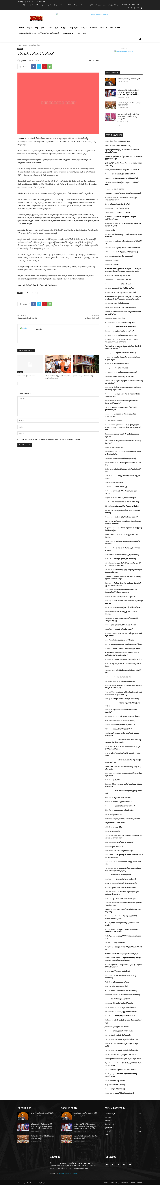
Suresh (107, 145)
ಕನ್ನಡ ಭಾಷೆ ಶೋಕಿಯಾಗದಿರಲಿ (122, 797)
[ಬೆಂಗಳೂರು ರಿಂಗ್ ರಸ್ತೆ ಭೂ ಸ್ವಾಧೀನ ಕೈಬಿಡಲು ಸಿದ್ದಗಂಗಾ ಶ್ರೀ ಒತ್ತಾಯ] (58, 364)
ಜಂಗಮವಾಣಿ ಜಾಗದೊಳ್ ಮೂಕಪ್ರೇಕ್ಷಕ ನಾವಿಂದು (127, 648)
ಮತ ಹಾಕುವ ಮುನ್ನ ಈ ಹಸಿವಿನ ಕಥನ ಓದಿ (127, 169)
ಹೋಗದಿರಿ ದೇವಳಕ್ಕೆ (128, 720)
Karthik (107, 780)
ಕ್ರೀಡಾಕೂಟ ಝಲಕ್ (125, 141)
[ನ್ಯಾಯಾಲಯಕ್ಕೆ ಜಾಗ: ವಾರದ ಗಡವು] (86, 364)
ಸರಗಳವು (120, 482)
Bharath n (108, 517)
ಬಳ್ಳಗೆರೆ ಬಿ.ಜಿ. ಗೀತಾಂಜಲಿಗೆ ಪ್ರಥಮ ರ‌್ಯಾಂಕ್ (124, 898)
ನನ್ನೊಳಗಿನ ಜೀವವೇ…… (117, 814)
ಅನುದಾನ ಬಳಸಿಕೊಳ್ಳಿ (92, 318)
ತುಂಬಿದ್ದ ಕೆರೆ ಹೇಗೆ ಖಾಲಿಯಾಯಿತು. (124, 1093)
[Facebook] (128, 8)
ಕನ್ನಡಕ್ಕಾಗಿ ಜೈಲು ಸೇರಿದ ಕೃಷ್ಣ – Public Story (117, 149)
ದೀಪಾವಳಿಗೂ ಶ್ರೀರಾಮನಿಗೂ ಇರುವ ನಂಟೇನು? (123, 1069)
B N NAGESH (109, 193)
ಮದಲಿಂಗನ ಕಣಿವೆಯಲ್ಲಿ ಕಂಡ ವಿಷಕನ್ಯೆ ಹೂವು (126, 506)
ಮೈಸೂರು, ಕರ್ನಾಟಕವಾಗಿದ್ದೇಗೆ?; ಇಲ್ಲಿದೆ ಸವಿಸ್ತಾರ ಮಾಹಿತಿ (125, 1059)
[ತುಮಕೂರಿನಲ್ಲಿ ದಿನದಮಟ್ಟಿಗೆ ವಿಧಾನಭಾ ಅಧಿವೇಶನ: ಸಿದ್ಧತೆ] (110, 105)
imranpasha (109, 217)
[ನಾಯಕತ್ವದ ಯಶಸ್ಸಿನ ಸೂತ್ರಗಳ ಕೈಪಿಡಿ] (110, 82)
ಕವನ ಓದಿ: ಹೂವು (124, 208)
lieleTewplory (109, 346)
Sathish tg (108, 629)
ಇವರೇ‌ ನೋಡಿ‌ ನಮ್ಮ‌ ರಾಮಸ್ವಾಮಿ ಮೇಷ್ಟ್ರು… (126, 458)
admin (24, 61)
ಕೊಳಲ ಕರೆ (115, 260)
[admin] (18, 61)
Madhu (107, 909)
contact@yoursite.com (68, 1173)
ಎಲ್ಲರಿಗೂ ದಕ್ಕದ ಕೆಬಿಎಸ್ (118, 1080)
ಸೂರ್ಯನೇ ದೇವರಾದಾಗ (124, 677)
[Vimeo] (138, 8)
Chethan (108, 576)
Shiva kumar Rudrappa (113, 521)
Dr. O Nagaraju (110, 922)
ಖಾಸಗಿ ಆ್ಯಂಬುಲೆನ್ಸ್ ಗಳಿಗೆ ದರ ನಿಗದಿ (124, 376)
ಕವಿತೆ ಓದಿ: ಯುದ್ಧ (126, 284)
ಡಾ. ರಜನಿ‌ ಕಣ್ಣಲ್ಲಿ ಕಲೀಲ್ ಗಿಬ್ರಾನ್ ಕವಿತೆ (124, 292)
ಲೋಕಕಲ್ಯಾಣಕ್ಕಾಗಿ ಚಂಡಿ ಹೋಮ (120, 971)
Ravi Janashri (109, 554)
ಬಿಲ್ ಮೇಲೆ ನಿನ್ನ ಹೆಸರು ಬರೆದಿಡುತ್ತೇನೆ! (125, 497)
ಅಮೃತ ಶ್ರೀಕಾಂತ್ (109, 823)
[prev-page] (18, 383)
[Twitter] (134, 8)
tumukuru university (30, 293)
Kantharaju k (109, 733)
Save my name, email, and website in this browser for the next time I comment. (50, 439)
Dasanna (108, 953)
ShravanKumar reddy (112, 958)
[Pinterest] (44, 66)
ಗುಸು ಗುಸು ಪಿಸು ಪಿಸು (118, 447)
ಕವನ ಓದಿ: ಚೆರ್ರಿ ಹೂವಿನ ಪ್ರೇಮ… (122, 275)
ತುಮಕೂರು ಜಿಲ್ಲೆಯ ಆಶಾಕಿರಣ (26, 376)
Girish (107, 883)
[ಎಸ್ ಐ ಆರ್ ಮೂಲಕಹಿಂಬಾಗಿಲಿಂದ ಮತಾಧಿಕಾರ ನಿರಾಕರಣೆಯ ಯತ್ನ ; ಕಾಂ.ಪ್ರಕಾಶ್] (110, 117)
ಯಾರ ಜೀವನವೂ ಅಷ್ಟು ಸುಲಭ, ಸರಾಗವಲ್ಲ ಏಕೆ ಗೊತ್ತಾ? (126, 644)
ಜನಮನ (25, 45)
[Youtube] (141, 8)
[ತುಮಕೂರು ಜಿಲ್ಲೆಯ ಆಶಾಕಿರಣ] (30, 364)
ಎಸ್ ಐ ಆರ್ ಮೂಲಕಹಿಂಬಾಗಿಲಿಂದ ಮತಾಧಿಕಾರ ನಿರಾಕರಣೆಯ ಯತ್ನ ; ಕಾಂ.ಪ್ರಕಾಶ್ (128, 116)
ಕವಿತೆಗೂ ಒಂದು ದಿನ (125, 280)
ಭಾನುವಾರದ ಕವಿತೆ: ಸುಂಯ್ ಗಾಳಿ (125, 327)
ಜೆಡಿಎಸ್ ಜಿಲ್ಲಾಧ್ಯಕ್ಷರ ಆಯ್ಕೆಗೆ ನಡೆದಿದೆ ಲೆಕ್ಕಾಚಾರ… (128, 607)
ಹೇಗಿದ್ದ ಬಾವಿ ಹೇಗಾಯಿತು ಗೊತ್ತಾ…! (130, 716)
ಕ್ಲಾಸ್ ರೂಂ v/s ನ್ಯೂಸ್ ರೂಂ (128, 596)
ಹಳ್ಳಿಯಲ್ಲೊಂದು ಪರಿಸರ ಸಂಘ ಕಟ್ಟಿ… (126, 353)
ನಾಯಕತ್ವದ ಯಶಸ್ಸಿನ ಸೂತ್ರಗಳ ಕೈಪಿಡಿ (128, 79)
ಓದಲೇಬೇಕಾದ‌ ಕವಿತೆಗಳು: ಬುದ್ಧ (121, 145)
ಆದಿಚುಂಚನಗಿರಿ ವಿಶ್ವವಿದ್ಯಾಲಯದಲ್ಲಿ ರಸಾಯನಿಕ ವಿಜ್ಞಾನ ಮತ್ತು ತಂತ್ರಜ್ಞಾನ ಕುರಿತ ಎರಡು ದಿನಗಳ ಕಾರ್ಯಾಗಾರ (128, 92)
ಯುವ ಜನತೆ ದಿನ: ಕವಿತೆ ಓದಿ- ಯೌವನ (123, 288)
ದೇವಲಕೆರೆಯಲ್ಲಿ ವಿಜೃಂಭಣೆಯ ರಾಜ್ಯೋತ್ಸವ (126, 953)
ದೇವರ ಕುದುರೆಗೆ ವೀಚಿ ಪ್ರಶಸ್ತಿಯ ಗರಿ (121, 875)
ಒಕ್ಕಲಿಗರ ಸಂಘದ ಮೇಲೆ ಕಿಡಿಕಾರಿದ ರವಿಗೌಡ (124, 883)
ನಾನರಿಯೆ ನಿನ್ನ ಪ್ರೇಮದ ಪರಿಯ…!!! (122, 802)
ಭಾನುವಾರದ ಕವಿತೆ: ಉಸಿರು (121, 364)
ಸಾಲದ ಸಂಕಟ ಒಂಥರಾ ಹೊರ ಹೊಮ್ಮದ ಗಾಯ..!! (128, 659)
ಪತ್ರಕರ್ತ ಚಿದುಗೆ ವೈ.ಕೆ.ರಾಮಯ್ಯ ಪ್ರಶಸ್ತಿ (122, 256)
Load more (122, 126)
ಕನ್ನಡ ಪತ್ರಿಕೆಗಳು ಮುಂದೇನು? (125, 842)
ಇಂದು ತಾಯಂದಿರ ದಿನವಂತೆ (126, 640)
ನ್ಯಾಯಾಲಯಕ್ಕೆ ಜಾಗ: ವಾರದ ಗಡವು (83, 376)
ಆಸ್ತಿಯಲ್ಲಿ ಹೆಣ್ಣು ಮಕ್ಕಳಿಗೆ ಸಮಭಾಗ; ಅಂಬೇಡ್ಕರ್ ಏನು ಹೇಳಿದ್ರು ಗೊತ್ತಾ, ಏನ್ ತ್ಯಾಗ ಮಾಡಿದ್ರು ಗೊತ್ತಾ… (123, 427)
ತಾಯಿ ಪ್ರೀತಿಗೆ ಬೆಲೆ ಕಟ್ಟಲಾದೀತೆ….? (125, 725)
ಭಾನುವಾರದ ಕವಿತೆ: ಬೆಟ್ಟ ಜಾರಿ (126, 322)
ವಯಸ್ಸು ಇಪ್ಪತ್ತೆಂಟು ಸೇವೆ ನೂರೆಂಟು (127, 1007)
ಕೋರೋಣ (118, 420)
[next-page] (22, 383)
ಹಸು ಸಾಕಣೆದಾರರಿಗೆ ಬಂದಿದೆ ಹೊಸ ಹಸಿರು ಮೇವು (125, 502)
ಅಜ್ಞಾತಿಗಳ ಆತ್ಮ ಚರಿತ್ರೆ (117, 846)
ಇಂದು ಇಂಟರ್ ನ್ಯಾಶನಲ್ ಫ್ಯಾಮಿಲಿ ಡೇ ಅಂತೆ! (123, 625)
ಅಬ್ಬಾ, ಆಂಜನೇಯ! (119, 943)
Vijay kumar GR (110, 528)
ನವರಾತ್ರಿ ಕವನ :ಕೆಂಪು (118, 318)
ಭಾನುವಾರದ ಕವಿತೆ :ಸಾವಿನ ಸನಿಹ (127, 372)
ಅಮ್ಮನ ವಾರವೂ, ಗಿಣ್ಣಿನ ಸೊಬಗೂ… (124, 810)
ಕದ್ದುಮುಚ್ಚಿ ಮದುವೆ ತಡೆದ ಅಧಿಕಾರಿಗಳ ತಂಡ (127, 248)
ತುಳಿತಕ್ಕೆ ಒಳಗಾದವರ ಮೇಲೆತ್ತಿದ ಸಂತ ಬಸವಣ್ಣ (125, 699)
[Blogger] (107, 1164)
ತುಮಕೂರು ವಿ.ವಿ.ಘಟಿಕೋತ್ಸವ (27, 318)
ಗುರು (113, 230)
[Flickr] (118, 1164)
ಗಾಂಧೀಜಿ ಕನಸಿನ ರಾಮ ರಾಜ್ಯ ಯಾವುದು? (126, 517)
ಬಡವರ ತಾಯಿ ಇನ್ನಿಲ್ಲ (121, 487)
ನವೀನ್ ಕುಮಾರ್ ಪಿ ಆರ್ (111, 652)
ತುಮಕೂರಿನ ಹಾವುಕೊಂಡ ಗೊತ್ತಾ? (127, 990)
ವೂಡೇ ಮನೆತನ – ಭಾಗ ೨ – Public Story (116, 163)
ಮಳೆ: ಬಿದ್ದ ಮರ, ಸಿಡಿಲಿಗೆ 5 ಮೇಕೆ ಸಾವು (127, 252)
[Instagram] (131, 8)
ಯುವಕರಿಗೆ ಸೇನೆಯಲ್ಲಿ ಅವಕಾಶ (123, 629)
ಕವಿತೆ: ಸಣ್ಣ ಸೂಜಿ (123, 368)
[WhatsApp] (49, 66)
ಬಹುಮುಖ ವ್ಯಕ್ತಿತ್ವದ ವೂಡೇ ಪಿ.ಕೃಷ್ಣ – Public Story (119, 156)
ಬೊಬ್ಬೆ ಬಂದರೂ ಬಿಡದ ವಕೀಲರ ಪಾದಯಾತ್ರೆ (128, 193)
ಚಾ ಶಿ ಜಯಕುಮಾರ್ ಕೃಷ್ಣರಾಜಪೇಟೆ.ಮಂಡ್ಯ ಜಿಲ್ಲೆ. (118, 269)
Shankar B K (109, 766)
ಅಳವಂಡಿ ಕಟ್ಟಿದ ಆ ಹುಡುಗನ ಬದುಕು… (122, 1003)
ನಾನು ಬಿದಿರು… (117, 780)
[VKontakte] (130, 1164)
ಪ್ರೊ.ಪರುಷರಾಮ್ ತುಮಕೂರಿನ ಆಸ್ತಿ (120, 204)
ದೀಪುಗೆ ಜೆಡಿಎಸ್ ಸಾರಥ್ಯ (118, 1085)
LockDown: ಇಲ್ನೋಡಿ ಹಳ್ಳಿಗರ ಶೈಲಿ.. (123, 850)
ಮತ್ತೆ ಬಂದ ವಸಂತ (118, 189)
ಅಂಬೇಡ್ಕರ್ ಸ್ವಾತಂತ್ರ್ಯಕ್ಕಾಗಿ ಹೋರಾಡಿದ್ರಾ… (128, 554)
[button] (140, 39)
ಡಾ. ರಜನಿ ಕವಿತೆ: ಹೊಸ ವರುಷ (120, 303)
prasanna (108, 178)
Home (19, 45)
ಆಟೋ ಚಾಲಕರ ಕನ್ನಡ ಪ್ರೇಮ (121, 982)
